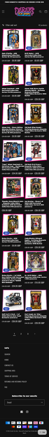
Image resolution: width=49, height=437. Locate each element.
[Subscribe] (41, 402)
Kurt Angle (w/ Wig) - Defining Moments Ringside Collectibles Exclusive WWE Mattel (36, 316)
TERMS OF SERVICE (11, 376)
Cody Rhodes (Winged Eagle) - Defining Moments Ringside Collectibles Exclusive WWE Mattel (35, 241)
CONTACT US (9, 365)
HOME (7, 360)
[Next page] (34, 333)
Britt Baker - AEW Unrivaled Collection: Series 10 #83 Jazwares (34, 55)
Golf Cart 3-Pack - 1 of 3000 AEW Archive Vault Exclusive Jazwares (11, 315)
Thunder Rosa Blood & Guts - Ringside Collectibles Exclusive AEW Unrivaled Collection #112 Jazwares (12, 204)
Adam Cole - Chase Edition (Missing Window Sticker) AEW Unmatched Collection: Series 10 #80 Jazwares (13, 130)
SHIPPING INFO (10, 370)
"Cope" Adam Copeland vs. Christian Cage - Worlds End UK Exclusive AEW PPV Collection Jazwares (13, 167)
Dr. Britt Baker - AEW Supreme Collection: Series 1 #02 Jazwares (36, 277)
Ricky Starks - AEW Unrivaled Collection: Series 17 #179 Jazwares (11, 240)
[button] (3, 11)
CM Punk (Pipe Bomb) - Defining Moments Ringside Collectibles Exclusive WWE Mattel (36, 130)
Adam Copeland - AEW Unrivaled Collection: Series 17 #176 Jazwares (11, 90)
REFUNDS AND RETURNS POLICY (16, 381)
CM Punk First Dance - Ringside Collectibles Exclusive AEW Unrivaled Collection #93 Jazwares (34, 167)
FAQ (6, 387)
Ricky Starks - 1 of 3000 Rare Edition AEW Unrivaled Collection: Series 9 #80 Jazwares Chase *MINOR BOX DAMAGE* (13, 279)
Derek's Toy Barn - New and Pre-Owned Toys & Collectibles (23, 431)
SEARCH (7, 354)
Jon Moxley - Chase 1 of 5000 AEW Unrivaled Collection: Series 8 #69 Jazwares (34, 204)
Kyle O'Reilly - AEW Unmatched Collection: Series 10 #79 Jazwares (11, 55)
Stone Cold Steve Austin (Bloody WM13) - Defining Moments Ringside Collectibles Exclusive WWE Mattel (35, 92)
